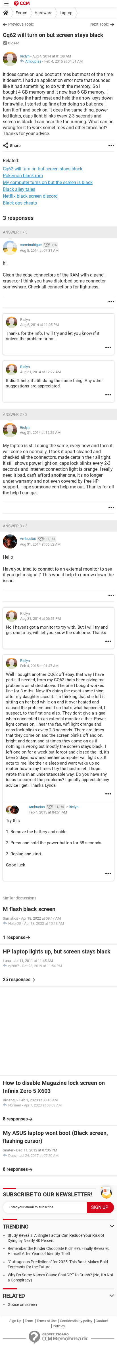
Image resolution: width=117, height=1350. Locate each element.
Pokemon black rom (23, 175)
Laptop (66, 13)
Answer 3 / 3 (15, 526)
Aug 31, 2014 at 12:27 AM (40, 372)
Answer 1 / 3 (15, 232)
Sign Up (15, 1321)
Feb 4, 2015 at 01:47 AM (39, 666)
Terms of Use (47, 1321)
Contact (102, 1321)
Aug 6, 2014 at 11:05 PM (39, 325)
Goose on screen (22, 1304)
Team (29, 1321)
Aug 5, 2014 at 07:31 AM (39, 250)
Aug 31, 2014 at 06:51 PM (40, 618)
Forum (21, 13)
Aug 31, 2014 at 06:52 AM (40, 544)
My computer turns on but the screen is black (48, 182)
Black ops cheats (20, 203)
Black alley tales (19, 189)
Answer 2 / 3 (15, 414)
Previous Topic (21, 24)
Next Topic (99, 24)
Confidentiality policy (76, 1321)
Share (15, 145)
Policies (59, 1326)
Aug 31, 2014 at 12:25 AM (40, 432)
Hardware (43, 13)
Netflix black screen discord (30, 196)
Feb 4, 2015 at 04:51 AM (63, 61)
